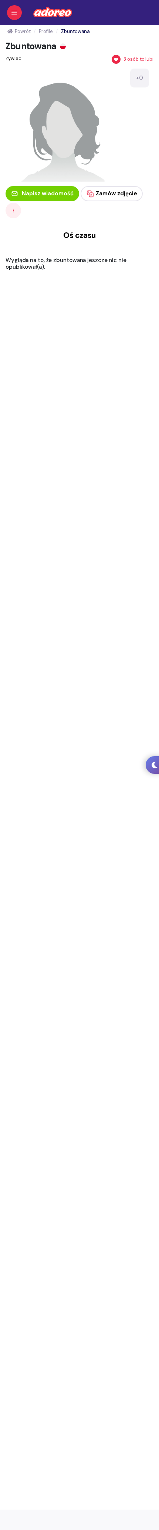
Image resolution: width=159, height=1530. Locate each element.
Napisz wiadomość (48, 193)
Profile (46, 31)
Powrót (22, 31)
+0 (139, 78)
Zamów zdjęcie (116, 193)
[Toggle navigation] (14, 12)
